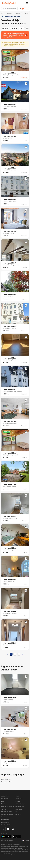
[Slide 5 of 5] (17, 69)
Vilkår (16, 811)
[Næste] (22, 654)
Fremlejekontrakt (19, 803)
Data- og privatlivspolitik (8, 806)
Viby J (22, 28)
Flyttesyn (17, 801)
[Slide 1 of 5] (13, 69)
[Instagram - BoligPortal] (13, 829)
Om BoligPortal (5, 798)
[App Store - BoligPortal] (16, 836)
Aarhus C (5, 28)
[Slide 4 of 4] (16, 544)
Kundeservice (18, 809)
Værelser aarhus (6, 782)
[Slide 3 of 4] (15, 544)
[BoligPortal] (8, 3)
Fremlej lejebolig (19, 806)
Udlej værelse (18, 798)
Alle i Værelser (5, 779)
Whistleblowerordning (7, 814)
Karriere (3, 817)
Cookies (3, 809)
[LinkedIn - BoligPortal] (8, 829)
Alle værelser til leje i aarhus (12, 16)
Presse (3, 803)
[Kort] (27, 8)
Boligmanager (5, 819)
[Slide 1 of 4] (13, 544)
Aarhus (18, 13)
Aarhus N (14, 28)
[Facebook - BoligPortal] (3, 829)
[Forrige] (7, 654)
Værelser (9, 13)
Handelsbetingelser (6, 811)
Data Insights (4, 822)
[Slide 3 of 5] (15, 69)
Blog (2, 801)
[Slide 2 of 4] (14, 544)
